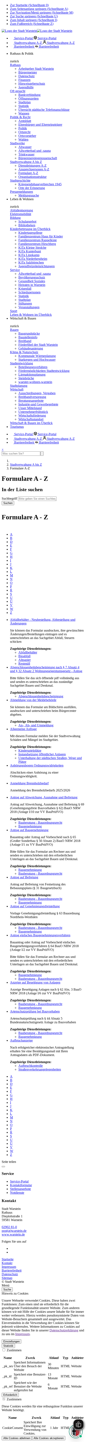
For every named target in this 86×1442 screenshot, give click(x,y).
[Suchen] (42, 453)
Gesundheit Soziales (31, 281)
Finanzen (24, 80)
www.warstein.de (13, 1234)
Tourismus (17, 426)
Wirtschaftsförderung (32, 415)
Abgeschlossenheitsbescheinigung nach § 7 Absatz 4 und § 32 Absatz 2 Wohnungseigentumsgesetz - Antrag (46, 669)
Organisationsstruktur (32, 176)
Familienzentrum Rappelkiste (37, 240)
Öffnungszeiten (28, 98)
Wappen (23, 113)
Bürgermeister (27, 72)
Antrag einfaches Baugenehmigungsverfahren (40, 935)
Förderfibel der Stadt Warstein (38, 344)
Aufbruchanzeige (21, 1040)
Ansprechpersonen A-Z (33, 169)
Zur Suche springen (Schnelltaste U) (34, 16)
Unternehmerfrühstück (33, 412)
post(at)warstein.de (14, 1230)
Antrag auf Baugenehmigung (29, 830)
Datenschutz (26, 76)
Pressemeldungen (21, 191)
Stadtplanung (18, 385)
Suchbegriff (10, 498)
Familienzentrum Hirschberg (37, 244)
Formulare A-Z (28, 173)
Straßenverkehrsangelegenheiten (39, 1069)
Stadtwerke (17, 143)
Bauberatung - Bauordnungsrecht (40, 822)
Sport (13, 311)
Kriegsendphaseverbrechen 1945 (40, 184)
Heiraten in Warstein (31, 285)
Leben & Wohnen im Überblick (31, 314)
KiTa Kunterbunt (29, 251)
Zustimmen (14, 1350)
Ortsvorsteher (27, 135)
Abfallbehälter (27, 652)
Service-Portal (23, 38)
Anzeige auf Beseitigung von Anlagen (35, 982)
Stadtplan (24, 102)
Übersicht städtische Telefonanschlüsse (44, 109)
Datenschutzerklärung (63, 1330)
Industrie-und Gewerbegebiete (38, 404)
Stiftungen (25, 303)
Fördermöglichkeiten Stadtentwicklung (44, 371)
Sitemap (7, 1278)
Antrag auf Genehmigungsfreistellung (35, 906)
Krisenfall (24, 288)
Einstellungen (11, 1341)
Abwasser (25, 147)
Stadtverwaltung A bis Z (26, 162)
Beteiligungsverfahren (32, 367)
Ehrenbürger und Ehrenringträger (40, 124)
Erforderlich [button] (10, 1394)
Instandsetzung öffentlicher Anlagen (42, 754)
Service (15, 270)
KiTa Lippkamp (28, 255)
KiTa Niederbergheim (32, 258)
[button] (43, 1285)
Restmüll (24, 663)
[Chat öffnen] (76, 1431)
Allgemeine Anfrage (23, 729)
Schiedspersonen (29, 292)
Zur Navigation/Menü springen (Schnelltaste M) (41, 12)
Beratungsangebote (31, 400)
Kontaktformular (21, 1185)
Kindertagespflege (30, 232)
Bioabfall (24, 656)
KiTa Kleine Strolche (32, 247)
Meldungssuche (28, 195)
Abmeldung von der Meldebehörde (33, 700)
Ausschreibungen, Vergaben (37, 393)
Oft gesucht (17, 91)
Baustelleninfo (27, 337)
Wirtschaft (16, 389)
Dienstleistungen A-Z (32, 165)
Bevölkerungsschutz (31, 277)
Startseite (8, 1259)
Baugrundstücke (29, 333)
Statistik (23, 106)
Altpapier (24, 660)
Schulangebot (27, 221)
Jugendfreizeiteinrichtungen (36, 266)
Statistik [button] (8, 1345)
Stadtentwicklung (21, 363)
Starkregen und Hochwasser (37, 359)
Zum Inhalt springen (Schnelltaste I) (33, 20)
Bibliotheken (26, 225)
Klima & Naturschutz (24, 352)
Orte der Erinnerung (31, 188)
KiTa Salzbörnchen (31, 262)
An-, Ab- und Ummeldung (35, 725)
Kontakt (7, 1263)
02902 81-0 (9, 1227)
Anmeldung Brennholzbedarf (29, 783)
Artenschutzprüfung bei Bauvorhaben (35, 1011)
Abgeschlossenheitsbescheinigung (40, 696)
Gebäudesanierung (30, 348)
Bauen (14, 330)
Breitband (24, 341)
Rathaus (15, 65)
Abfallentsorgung (21, 210)
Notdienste (17, 1192)
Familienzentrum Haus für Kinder (40, 236)
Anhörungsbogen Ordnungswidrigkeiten (36, 765)
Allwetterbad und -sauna (34, 150)
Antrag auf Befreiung (24, 877)
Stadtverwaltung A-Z (28, 43)
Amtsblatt (24, 121)
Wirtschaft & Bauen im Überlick (31, 423)
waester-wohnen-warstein (35, 382)
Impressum (9, 1266)
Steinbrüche (26, 378)
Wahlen (23, 139)
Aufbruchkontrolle (30, 1065)
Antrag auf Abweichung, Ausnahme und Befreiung (43, 797)
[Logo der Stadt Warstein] (37, 31)
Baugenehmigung (30, 826)
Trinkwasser (26, 154)
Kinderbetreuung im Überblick (30, 229)
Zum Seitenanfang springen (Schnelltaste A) (39, 9)
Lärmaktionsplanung (32, 374)
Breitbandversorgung (32, 397)
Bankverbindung (29, 94)
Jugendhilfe (26, 87)
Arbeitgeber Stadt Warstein (36, 68)
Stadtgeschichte (20, 180)
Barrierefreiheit (24, 46)
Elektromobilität (20, 214)
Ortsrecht (24, 132)
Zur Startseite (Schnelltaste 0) (29, 5)
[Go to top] (3, 1166)
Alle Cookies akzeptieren (49, 1438)
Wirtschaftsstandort (30, 419)
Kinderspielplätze (29, 750)
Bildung (15, 217)
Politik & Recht (20, 117)
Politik (22, 128)
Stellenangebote (20, 1189)
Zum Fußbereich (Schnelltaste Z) (31, 23)
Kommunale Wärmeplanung (37, 356)
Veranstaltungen (28, 307)
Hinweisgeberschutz (31, 83)
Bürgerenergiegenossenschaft (37, 158)
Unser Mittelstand (30, 408)
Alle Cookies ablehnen (16, 1438)
